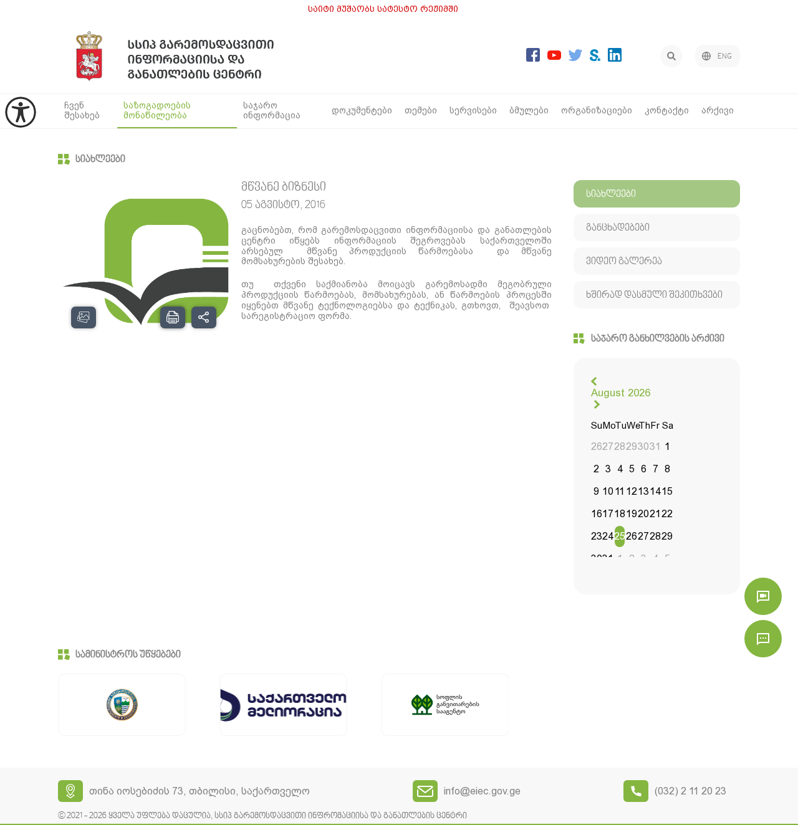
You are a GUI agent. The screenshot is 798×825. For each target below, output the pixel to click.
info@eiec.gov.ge (482, 791)
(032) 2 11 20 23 (690, 791)
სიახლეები (100, 160)
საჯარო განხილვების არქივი (657, 339)
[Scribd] (595, 57)
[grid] (632, 493)
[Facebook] (533, 58)
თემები (421, 110)
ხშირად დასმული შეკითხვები (654, 295)
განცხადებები (618, 228)
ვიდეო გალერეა (624, 262)
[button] (595, 381)
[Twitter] (575, 57)
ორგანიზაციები (596, 110)
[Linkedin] (615, 58)
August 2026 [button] (620, 392)
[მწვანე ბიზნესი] (143, 260)
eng (725, 56)
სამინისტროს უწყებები (128, 655)
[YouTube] (554, 56)
